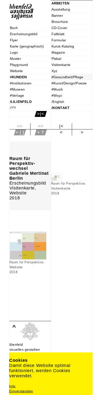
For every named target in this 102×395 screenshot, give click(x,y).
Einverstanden (21, 391)
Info (12, 386)
